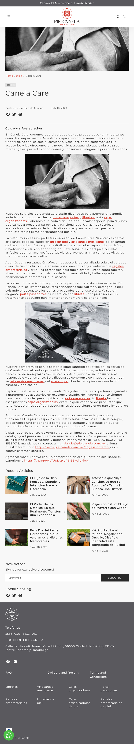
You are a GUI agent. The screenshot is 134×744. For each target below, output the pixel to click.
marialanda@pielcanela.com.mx (81, 443)
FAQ (8, 672)
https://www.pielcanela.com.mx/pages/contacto (72, 447)
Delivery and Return (63, 672)
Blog (19, 75)
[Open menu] (8, 16)
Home (9, 75)
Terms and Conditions (98, 674)
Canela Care (34, 75)
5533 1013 (30, 633)
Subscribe (114, 577)
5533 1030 (12, 633)
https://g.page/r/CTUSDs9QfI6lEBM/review (56, 460)
